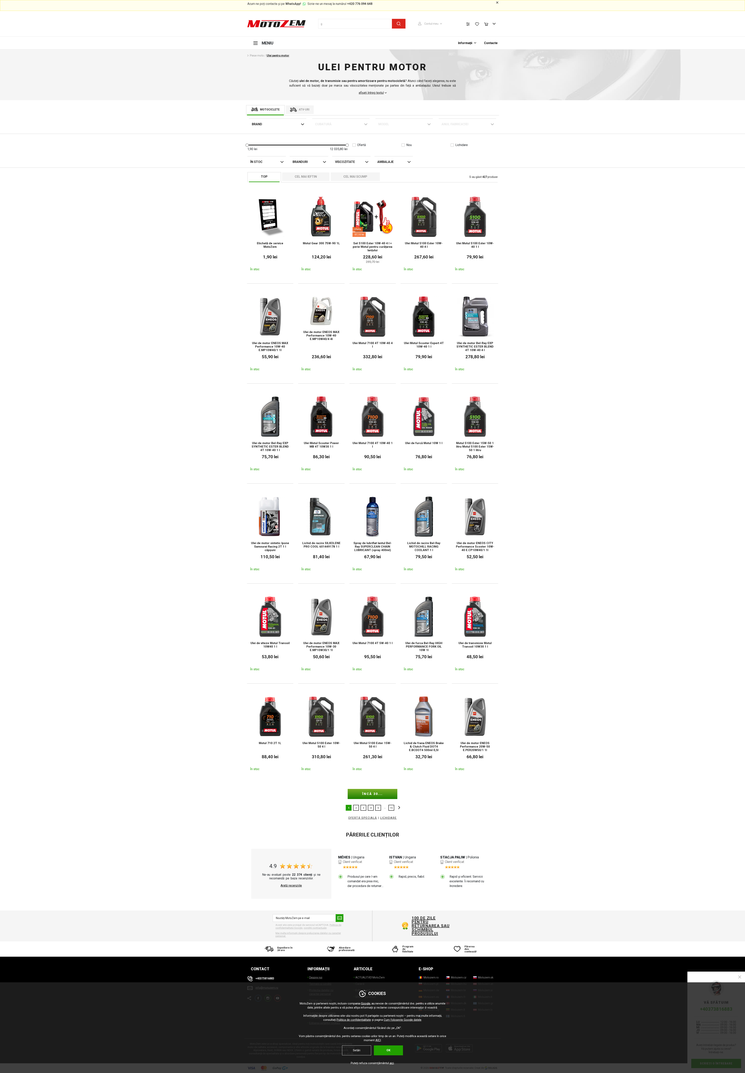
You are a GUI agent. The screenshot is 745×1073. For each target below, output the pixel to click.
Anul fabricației (455, 124)
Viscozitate (345, 162)
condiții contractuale (315, 927)
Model (383, 124)
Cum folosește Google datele (402, 1020)
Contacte (491, 43)
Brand (257, 124)
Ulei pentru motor (278, 55)
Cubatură (323, 124)
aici (392, 1063)
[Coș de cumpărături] (488, 24)
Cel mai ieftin (306, 176)
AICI (378, 1040)
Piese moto (257, 55)
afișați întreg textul (371, 92)
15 (391, 808)
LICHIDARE (388, 817)
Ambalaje (385, 162)
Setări (356, 1050)
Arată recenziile (291, 885)
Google (365, 1003)
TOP (264, 176)
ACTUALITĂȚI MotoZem (370, 977)
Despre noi (315, 977)
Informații (465, 43)
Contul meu (431, 23)
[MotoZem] (276, 24)
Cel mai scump (355, 176)
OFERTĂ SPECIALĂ (362, 817)
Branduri (300, 162)
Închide (739, 977)
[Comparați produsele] (468, 24)
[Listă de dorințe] (477, 24)
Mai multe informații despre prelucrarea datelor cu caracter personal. (308, 935)
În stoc (256, 162)
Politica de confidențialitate (354, 1020)
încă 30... (372, 794)
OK (388, 1050)
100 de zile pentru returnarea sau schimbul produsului (431, 926)
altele (398, 808)
